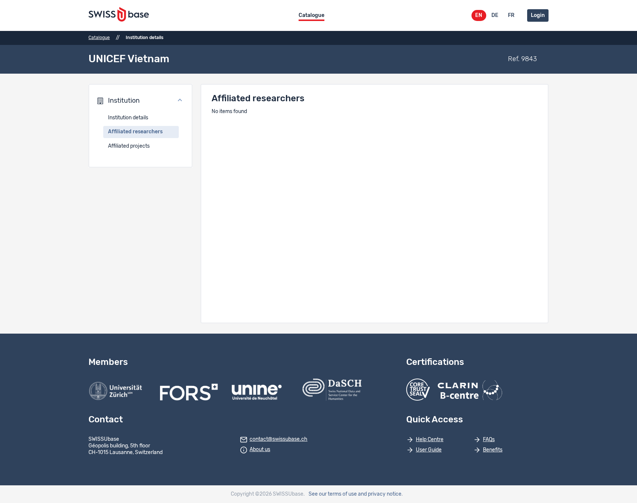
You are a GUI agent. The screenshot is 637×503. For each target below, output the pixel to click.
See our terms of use (333, 494)
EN (478, 15)
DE (494, 15)
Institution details (128, 117)
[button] (140, 101)
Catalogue (311, 15)
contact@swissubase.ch (278, 439)
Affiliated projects (129, 146)
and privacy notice (379, 494)
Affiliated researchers (135, 131)
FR (511, 15)
